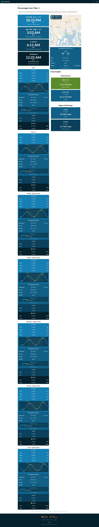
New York (25, 5)
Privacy (47, 519)
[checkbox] (56, 16)
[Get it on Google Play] (54, 516)
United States (20, 5)
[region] (65, 30)
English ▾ (49, 522)
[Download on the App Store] (45, 516)
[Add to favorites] (39, 8)
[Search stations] (94, 2)
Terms (51, 519)
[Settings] (97, 2)
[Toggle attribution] (80, 44)
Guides (43, 519)
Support (55, 519)
